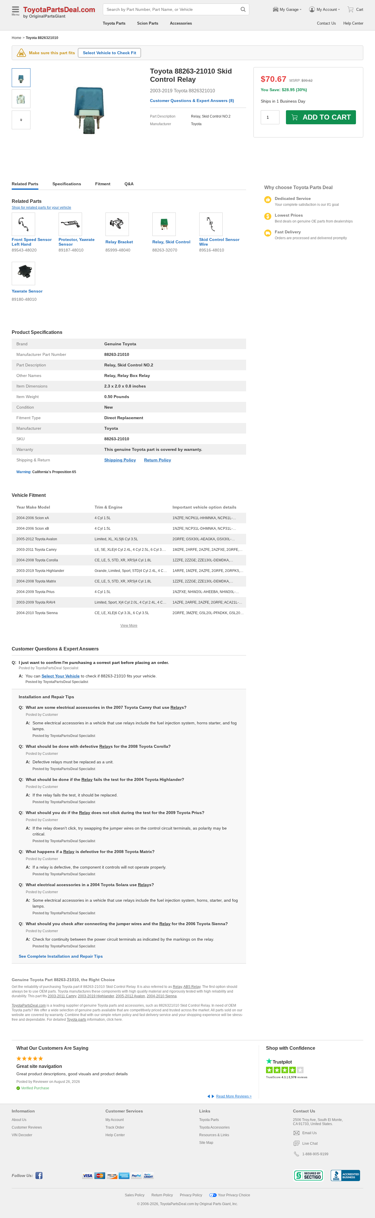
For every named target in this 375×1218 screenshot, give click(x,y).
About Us (19, 1120)
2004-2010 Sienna (162, 996)
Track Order (114, 1127)
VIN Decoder (22, 1135)
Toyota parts (76, 1019)
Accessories (181, 23)
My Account (114, 1120)
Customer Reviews (27, 1127)
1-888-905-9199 (315, 1154)
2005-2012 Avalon (130, 996)
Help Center (353, 23)
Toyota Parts (114, 23)
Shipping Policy (120, 460)
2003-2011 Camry (62, 996)
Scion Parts (147, 23)
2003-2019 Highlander (96, 996)
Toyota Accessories (214, 1127)
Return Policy (157, 460)
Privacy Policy (191, 1195)
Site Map (206, 1143)
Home (16, 38)
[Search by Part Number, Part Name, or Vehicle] (243, 9)
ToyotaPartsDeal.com (29, 1005)
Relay (176, 707)
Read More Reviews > (234, 1096)
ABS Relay (191, 987)
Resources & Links (214, 1135)
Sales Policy (134, 1195)
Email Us (309, 1133)
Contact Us (326, 23)
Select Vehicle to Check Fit (109, 52)
